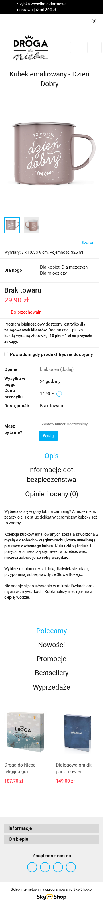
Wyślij (48, 435)
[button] (92, 21)
